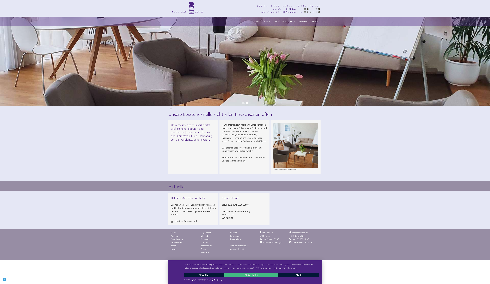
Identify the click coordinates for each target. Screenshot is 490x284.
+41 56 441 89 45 (311, 9)
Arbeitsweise (176, 242)
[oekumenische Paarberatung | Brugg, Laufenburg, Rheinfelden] (188, 14)
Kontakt (316, 22)
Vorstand (205, 239)
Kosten (174, 249)
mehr (299, 275)
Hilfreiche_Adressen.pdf (185, 221)
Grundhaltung (177, 239)
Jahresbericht (206, 245)
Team (173, 245)
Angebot (266, 22)
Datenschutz (235, 239)
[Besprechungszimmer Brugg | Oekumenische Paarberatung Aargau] (295, 167)
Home (256, 22)
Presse (292, 22)
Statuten (204, 242)
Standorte (303, 22)
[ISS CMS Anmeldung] (319, 3)
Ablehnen (204, 275)
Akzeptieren (251, 275)
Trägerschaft (280, 22)
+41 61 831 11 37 (311, 12)
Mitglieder (205, 236)
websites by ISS (237, 249)
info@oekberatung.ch (272, 242)
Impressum (235, 236)
